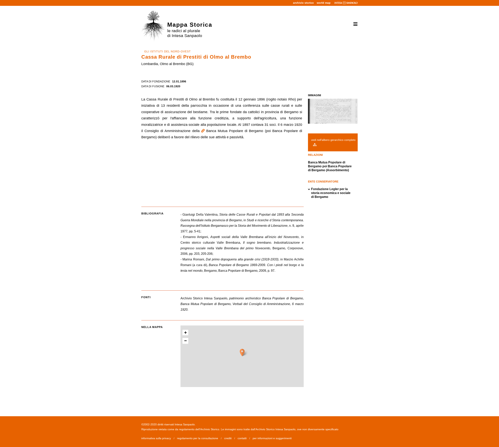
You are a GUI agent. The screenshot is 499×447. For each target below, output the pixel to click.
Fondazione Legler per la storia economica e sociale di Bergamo (330, 192)
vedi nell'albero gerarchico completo (333, 139)
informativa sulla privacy (156, 438)
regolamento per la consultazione (197, 438)
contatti (242, 438)
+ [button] (185, 332)
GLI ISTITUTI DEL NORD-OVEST (167, 51)
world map (324, 2)
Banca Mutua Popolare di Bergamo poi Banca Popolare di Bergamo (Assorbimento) (330, 166)
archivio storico (303, 2)
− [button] (185, 340)
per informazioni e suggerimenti (272, 438)
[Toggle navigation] (354, 24)
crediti (228, 438)
